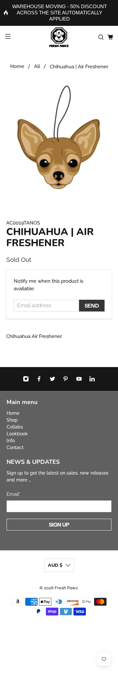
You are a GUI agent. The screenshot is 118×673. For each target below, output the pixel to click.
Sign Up (59, 524)
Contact (15, 447)
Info (11, 440)
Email (14, 494)
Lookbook (17, 433)
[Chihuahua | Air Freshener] (59, 137)
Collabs (15, 426)
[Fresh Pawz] (59, 37)
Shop (12, 420)
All (37, 66)
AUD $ (55, 565)
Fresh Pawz (66, 587)
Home (17, 66)
